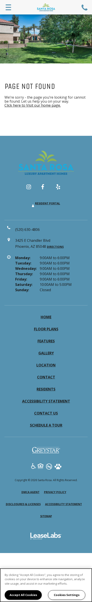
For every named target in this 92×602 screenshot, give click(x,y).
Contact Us (46, 413)
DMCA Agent (30, 492)
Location (46, 365)
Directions (55, 247)
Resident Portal (47, 203)
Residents (46, 389)
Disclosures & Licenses (23, 504)
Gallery (46, 353)
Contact (46, 377)
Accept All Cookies (23, 595)
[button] (31, 189)
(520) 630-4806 (85, 7)
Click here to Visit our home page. (32, 105)
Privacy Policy (55, 492)
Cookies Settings (66, 595)
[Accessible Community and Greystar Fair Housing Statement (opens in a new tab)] (34, 466)
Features (46, 341)
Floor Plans (46, 329)
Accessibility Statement (46, 401)
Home (46, 317)
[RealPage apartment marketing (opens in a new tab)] (46, 536)
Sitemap (46, 516)
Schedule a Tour (46, 425)
